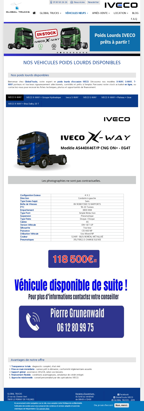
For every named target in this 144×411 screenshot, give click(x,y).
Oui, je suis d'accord (103, 405)
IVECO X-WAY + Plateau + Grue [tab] (116, 97)
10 (86, 52)
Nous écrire (79, 2)
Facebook (124, 394)
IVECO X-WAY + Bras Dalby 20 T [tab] (23, 104)
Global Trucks (50, 13)
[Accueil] (18, 7)
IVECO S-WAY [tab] (89, 97)
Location (120, 13)
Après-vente (100, 13)
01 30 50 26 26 (60, 2)
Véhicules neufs (76, 13)
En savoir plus (43, 408)
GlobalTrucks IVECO (124, 397)
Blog (135, 13)
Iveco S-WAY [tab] (72, 97)
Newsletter (93, 2)
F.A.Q (134, 19)
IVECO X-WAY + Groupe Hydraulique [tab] (43, 97)
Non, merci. (122, 405)
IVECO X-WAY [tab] (15, 97)
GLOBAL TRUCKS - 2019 (124, 400)
